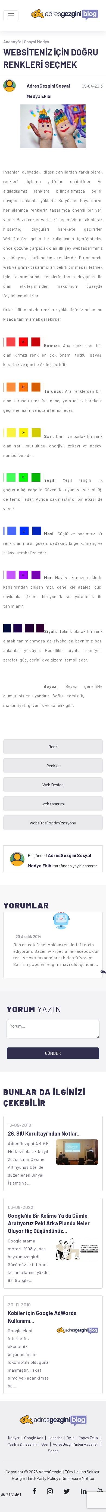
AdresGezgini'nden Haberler (75, 1444)
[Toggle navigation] (10, 15)
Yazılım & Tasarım (22, 1444)
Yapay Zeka (88, 1438)
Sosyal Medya (36, 41)
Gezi (44, 1444)
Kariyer (14, 1438)
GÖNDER (53, 1053)
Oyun (70, 1438)
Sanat (53, 1451)
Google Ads (33, 1438)
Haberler (55, 1438)
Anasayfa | (13, 41)
